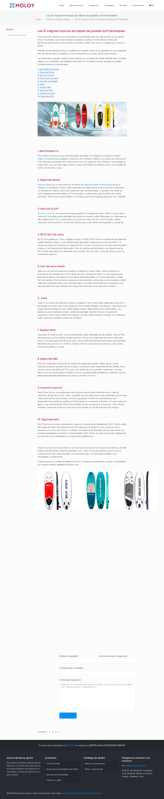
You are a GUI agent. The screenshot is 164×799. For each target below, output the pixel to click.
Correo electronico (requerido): (113, 656)
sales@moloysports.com (135, 765)
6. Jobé (41, 84)
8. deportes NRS (45, 90)
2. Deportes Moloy (46, 72)
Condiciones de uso (92, 793)
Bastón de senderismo (95, 763)
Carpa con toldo (53, 780)
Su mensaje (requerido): (70, 680)
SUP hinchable (53, 763)
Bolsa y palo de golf (94, 769)
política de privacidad (71, 793)
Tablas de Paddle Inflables (58, 19)
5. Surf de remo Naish (48, 81)
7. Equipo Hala (44, 87)
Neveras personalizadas (57, 774)
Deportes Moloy (45, 184)
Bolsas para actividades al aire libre (62, 769)
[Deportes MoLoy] (22, 5)
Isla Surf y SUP (45, 213)
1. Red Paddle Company (48, 69)
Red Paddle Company (47, 156)
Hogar (38, 19)
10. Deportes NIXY (46, 96)
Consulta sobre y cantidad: (71, 668)
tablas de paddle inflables (95, 184)
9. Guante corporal (46, 93)
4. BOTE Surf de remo (48, 78)
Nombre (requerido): (68, 656)
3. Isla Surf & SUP (46, 75)
